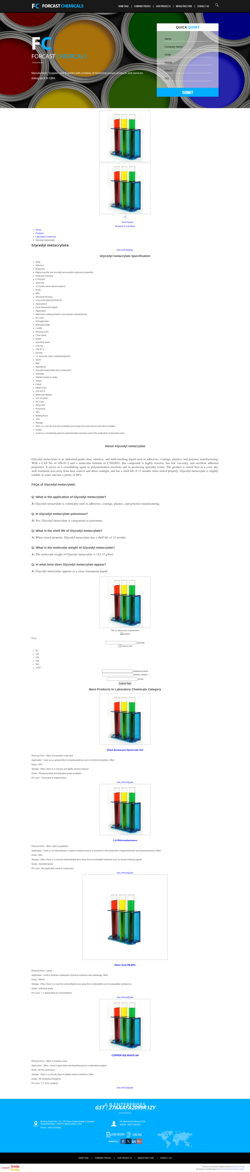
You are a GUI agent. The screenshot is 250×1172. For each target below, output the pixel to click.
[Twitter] (128, 1143)
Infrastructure (184, 6)
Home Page (123, 6)
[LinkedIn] (134, 1143)
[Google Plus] (139, 1143)
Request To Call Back (125, 226)
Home (38, 230)
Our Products (163, 6)
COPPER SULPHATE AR (125, 1055)
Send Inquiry (127, 222)
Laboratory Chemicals (46, 237)
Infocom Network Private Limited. (232, 1169)
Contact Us (203, 6)
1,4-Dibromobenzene (125, 840)
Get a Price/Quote (125, 250)
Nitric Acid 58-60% (125, 965)
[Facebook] (123, 1143)
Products (40, 233)
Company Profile (142, 6)
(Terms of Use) (239, 1167)
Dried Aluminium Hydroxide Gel (125, 750)
